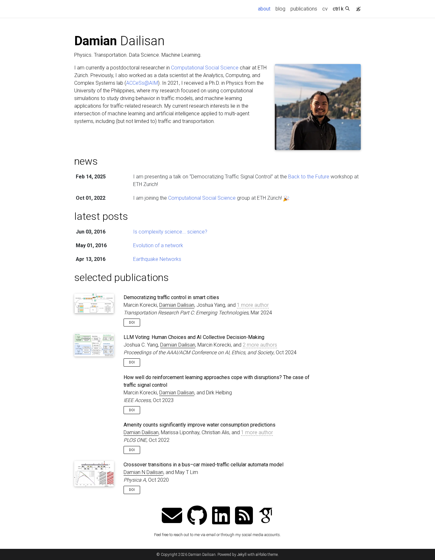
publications (303, 9)
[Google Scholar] (265, 516)
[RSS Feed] (244, 516)
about (265, 8)
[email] (172, 516)
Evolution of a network (158, 245)
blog (280, 9)
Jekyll (241, 554)
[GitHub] (197, 516)
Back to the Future (308, 177)
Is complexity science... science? (170, 232)
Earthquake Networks (157, 259)
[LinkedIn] (221, 516)
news (86, 161)
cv (325, 9)
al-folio (261, 554)
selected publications (121, 277)
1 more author (253, 305)
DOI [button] (132, 322)
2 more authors (260, 345)
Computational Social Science (205, 68)
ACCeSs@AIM (142, 83)
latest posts (101, 216)
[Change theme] (357, 7)
